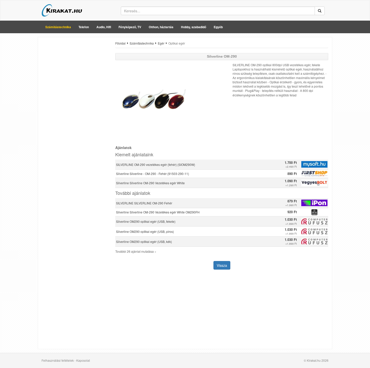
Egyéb (218, 27)
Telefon (84, 27)
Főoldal (120, 43)
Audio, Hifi (103, 27)
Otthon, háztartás (161, 27)
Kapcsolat (83, 360)
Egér (161, 43)
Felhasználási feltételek (58, 360)
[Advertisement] (75, 116)
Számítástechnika (58, 27)
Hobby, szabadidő (193, 27)
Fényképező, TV (130, 27)
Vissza (222, 265)
